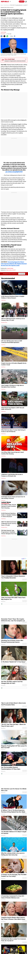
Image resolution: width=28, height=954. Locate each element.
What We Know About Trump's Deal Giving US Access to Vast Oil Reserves (13, 430)
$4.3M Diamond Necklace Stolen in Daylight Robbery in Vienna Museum (12, 297)
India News (3, 344)
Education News (4, 322)
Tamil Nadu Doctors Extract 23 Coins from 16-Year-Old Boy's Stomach (13, 497)
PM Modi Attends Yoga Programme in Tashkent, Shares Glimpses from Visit (9, 532)
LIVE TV (22, 1)
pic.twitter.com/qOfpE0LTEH (14, 172)
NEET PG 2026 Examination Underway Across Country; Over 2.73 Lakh (13, 319)
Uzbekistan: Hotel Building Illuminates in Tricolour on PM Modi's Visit (12, 475)
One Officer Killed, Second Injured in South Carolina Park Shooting (12, 453)
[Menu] (26, 1)
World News (3, 33)
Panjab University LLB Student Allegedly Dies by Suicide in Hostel (13, 364)
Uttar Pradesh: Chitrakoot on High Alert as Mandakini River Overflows (12, 386)
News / (2, 5)
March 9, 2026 (21, 175)
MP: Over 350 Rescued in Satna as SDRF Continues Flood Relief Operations (11, 341)
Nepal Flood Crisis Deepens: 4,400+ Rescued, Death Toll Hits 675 (12, 408)
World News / (7, 5)
